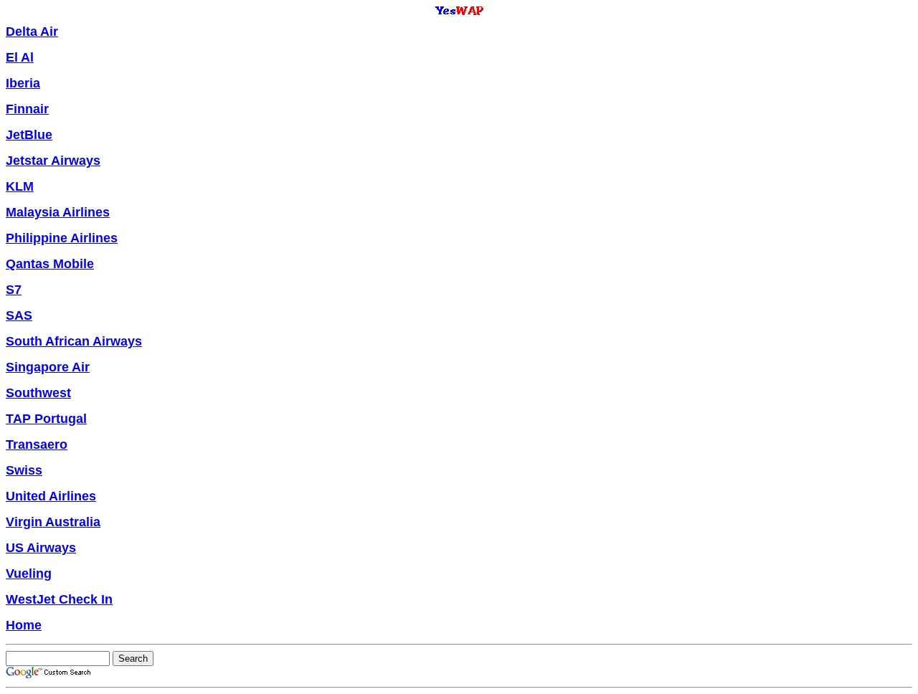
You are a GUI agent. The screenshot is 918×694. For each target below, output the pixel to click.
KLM (20, 186)
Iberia (23, 83)
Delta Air (32, 31)
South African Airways (74, 341)
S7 (14, 289)
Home (24, 625)
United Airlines (51, 496)
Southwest (38, 393)
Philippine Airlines (62, 238)
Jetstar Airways (53, 160)
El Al (20, 57)
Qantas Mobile (50, 264)
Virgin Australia (53, 522)
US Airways (41, 548)
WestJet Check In (59, 599)
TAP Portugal (46, 419)
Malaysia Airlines (58, 212)
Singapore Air (48, 367)
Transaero (36, 444)
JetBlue (29, 135)
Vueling (29, 573)
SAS (19, 315)
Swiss (24, 470)
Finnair (27, 109)
